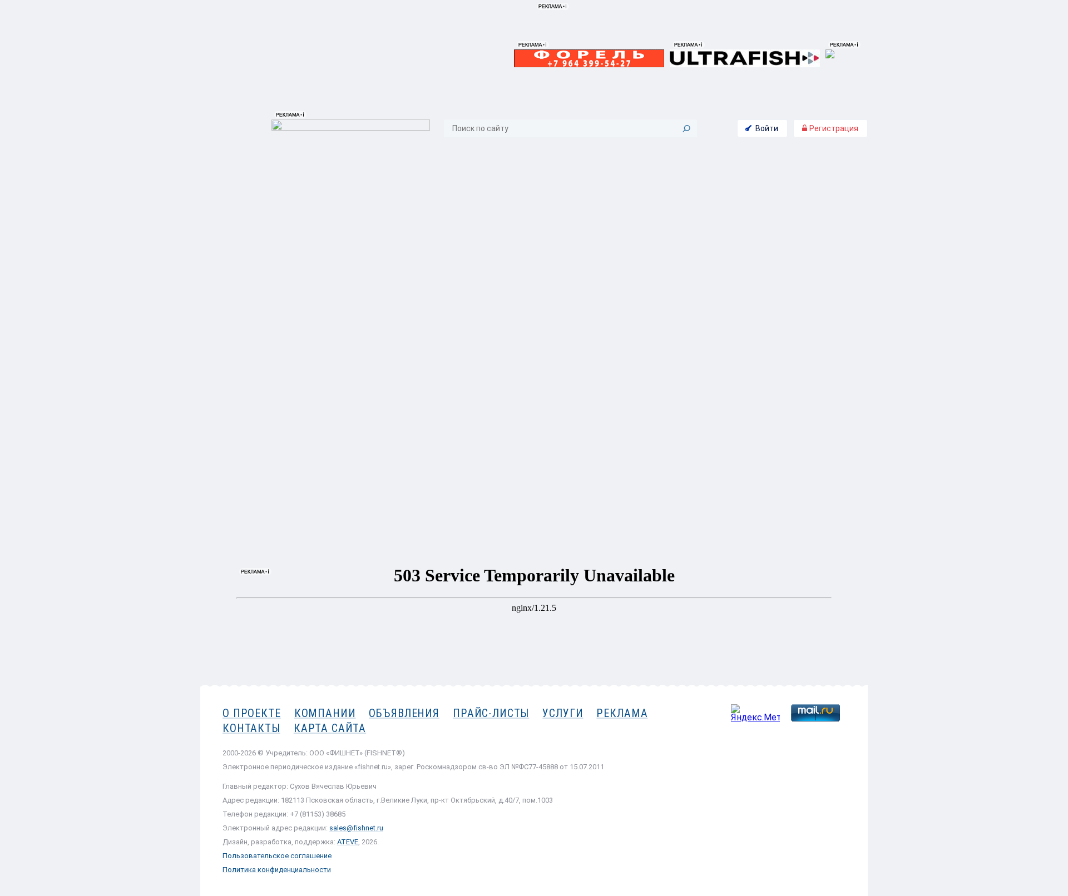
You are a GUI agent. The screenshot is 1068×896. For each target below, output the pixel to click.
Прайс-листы (491, 713)
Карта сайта (330, 728)
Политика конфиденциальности (276, 869)
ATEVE (347, 842)
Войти (766, 128)
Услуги (562, 713)
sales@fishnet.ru (356, 828)
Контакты (805, 317)
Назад (231, 337)
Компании (325, 713)
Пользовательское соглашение (277, 856)
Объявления (404, 713)
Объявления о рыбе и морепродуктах (324, 160)
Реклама (621, 713)
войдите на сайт (800, 293)
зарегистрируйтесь (793, 280)
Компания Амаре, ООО (801, 216)
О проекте (251, 713)
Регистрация (833, 128)
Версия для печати (676, 337)
